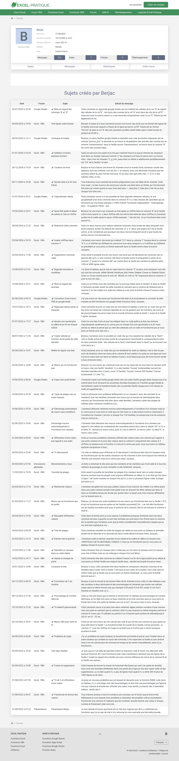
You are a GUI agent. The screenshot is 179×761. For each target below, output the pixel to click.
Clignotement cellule (63, 196)
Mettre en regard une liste (63, 350)
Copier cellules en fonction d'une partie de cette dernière (64, 339)
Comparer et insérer (60, 138)
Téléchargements (123, 12)
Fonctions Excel (56, 12)
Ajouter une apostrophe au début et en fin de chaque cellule (64, 324)
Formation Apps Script (52, 742)
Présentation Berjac (60, 709)
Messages (70, 66)
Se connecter (136, 5)
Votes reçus (148, 66)
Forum (93, 12)
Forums (20, 18)
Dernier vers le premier (64, 539)
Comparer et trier (59, 566)
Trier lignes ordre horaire (62, 123)
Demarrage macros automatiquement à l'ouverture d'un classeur (62, 426)
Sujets (31, 66)
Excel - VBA (39, 123)
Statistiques (109, 66)
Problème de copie (62, 636)
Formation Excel (18, 738)
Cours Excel (19, 12)
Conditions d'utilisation (148, 750)
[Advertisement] (89, 80)
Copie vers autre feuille (64, 379)
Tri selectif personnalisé (65, 607)
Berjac (40, 29)
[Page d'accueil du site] (12, 18)
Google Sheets (40, 109)
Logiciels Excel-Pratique (149, 12)
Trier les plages (61, 530)
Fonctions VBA (76, 12)
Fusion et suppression (64, 665)
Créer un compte (156, 4)
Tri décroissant (61, 452)
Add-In (105, 12)
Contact (165, 754)
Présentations (40, 709)
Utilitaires (15, 750)
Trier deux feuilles (59, 651)
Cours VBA (36, 12)
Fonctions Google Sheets (53, 746)
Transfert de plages (60, 472)
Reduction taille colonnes (65, 225)
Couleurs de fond (62, 167)
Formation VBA (17, 742)
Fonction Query (49, 750)
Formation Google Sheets (53, 738)
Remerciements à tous (61, 464)
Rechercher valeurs (63, 486)
